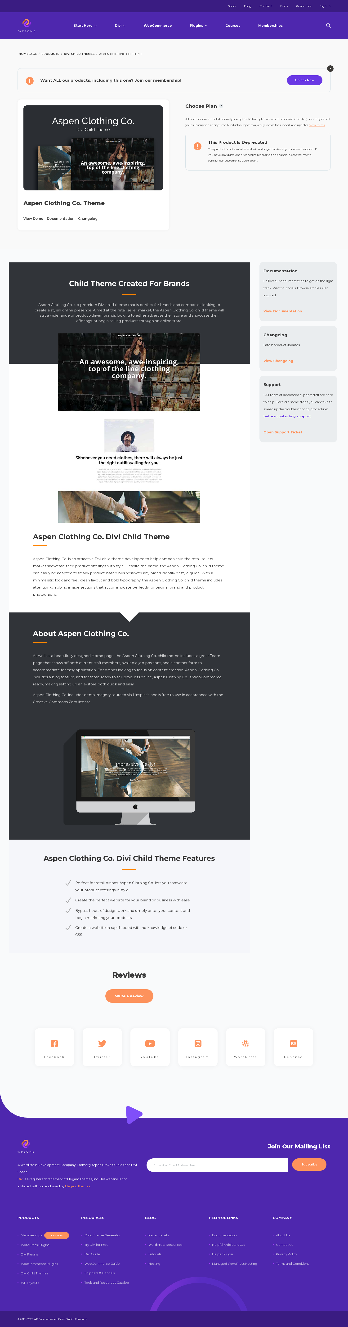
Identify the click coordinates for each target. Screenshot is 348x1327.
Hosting (154, 1263)
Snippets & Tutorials (100, 1273)
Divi (118, 25)
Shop (232, 6)
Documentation (61, 218)
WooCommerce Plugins (39, 1264)
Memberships (270, 25)
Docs (284, 6)
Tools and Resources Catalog (107, 1282)
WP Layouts (30, 1283)
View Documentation (282, 311)
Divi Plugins (29, 1254)
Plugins (196, 25)
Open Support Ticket (282, 432)
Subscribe (309, 1164)
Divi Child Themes (34, 1273)
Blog (247, 6)
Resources (304, 6)
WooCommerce (158, 25)
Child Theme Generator (102, 1235)
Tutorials (154, 1254)
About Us (283, 1235)
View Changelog (278, 361)
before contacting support (287, 416)
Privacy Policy (286, 1254)
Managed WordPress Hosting (234, 1263)
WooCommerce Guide (102, 1263)
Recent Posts (158, 1235)
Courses (232, 25)
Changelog (88, 218)
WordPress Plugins (35, 1245)
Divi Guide (92, 1254)
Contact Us (284, 1244)
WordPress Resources (165, 1244)
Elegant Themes (77, 1186)
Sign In (325, 6)
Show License (221, 107)
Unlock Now (304, 80)
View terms (317, 125)
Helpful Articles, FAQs (228, 1244)
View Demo (33, 218)
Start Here (83, 25)
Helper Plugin (222, 1254)
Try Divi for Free (96, 1244)
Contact (265, 6)
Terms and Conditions (292, 1263)
